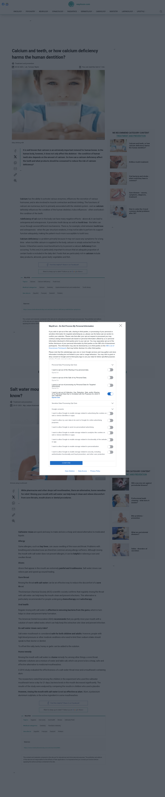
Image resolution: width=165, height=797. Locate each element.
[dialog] (82, 398)
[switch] (110, 369)
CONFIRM (66, 463)
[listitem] (82, 365)
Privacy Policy (95, 471)
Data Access (82, 471)
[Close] (121, 326)
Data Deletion (70, 471)
